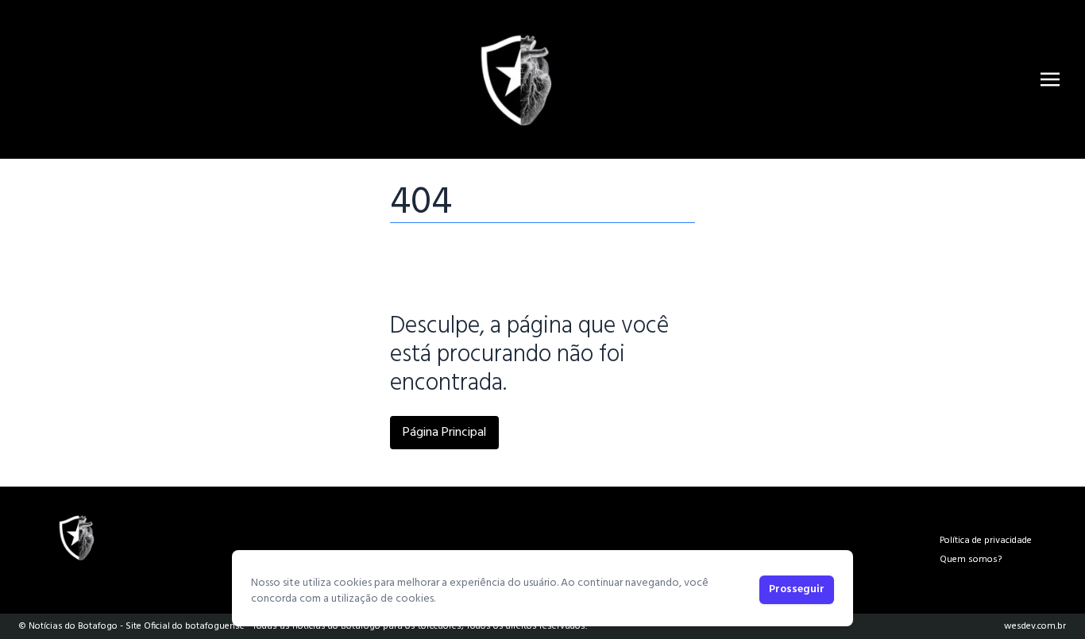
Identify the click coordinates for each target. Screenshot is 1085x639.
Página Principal (444, 432)
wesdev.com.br (1035, 626)
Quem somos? (971, 560)
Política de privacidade (986, 541)
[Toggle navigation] (1050, 79)
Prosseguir (796, 589)
